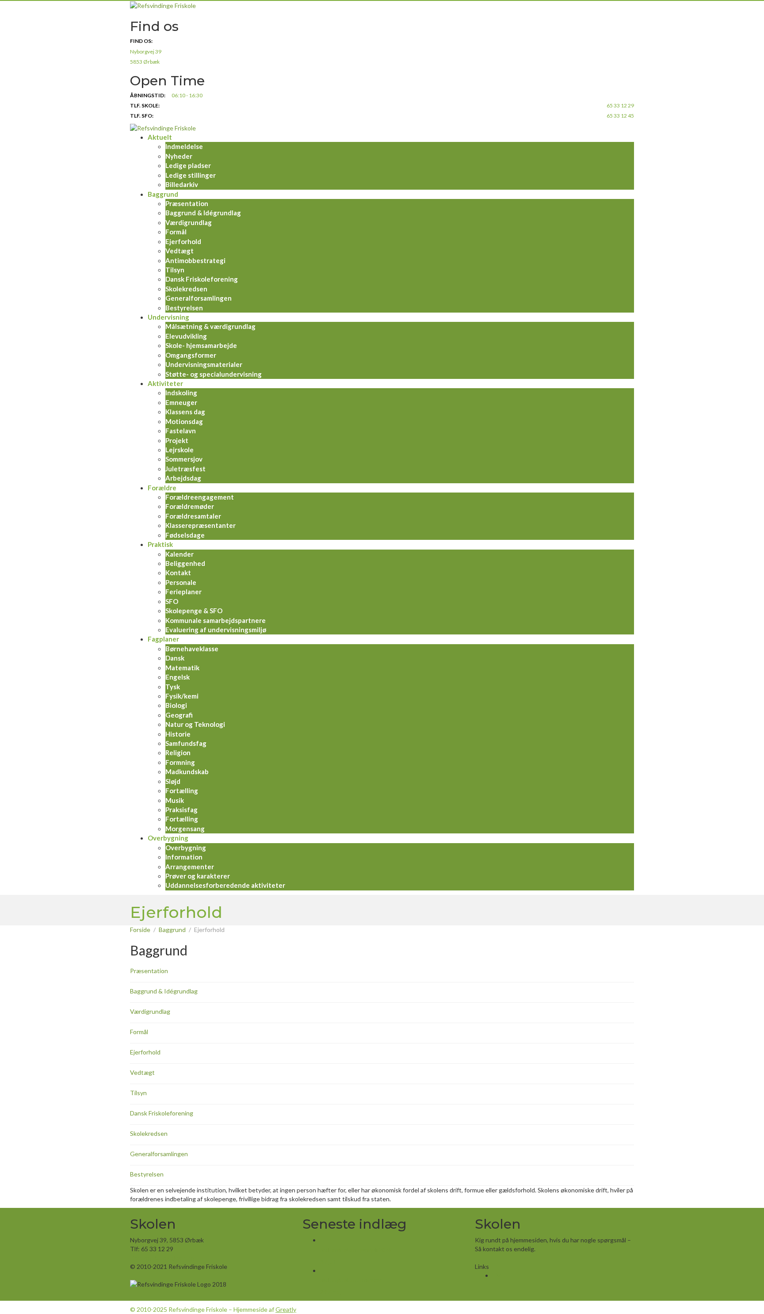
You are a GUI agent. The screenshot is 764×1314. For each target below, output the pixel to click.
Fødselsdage (185, 535)
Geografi (179, 715)
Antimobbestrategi (195, 260)
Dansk (174, 658)
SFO (171, 601)
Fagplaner (163, 639)
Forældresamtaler (193, 516)
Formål (176, 232)
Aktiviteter (165, 383)
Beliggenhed (185, 563)
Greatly (285, 1309)
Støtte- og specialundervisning (213, 374)
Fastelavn (180, 431)
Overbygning (168, 838)
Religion (178, 752)
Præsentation (186, 203)
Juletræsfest (185, 469)
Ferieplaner (183, 592)
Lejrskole (179, 450)
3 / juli (328, 1261)
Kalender (179, 554)
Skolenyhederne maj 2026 (351, 1280)
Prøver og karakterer (197, 876)
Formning (180, 762)
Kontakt (178, 573)
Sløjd (172, 781)
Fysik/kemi (182, 696)
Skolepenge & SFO (193, 611)
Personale (180, 582)
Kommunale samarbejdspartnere (215, 620)
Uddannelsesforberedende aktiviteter (225, 885)
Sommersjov (183, 459)
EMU (499, 1275)
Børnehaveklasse (191, 649)
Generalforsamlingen (198, 298)
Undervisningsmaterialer (203, 364)
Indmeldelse (184, 146)
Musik (174, 800)
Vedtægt (179, 251)
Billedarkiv (181, 184)
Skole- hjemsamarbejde (201, 345)
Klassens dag (185, 412)
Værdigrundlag (188, 222)
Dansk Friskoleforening (201, 279)
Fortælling (181, 791)
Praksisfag (181, 810)
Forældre (162, 488)
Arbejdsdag (183, 478)
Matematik (182, 668)
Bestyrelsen (184, 308)
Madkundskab (187, 771)
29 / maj (330, 1291)
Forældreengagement (199, 497)
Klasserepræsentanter (200, 525)
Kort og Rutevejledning (162, 1257)
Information (183, 857)
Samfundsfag (185, 743)
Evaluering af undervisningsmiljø (215, 630)
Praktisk (160, 544)
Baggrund (163, 194)
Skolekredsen (186, 289)
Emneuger (181, 402)
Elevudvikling (186, 336)
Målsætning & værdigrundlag (210, 326)
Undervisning (168, 317)
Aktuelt (160, 137)
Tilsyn (174, 270)
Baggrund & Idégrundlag (203, 213)
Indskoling (181, 393)
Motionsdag (184, 421)
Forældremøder (189, 506)
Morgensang (185, 829)
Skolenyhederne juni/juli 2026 (355, 1249)
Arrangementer (189, 867)
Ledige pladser (188, 165)
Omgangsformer (190, 355)
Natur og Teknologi (195, 724)
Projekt (176, 440)
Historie (178, 734)
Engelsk (177, 677)
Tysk (172, 687)
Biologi (176, 705)
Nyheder (178, 156)
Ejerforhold (183, 241)
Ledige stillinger (190, 175)
